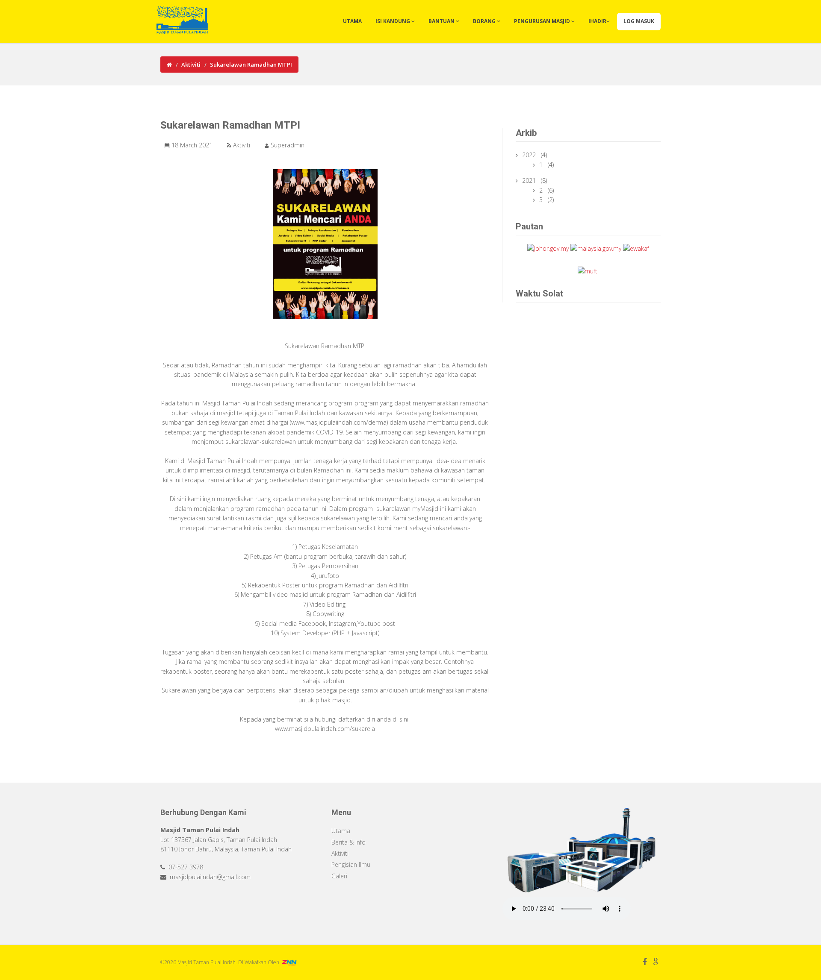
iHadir (597, 21)
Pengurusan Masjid (542, 21)
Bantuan (442, 21)
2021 (529, 180)
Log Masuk (638, 21)
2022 (529, 155)
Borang (485, 21)
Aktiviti (191, 64)
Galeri (339, 876)
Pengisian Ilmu (350, 864)
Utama (352, 21)
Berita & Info (348, 842)
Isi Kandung (393, 21)
